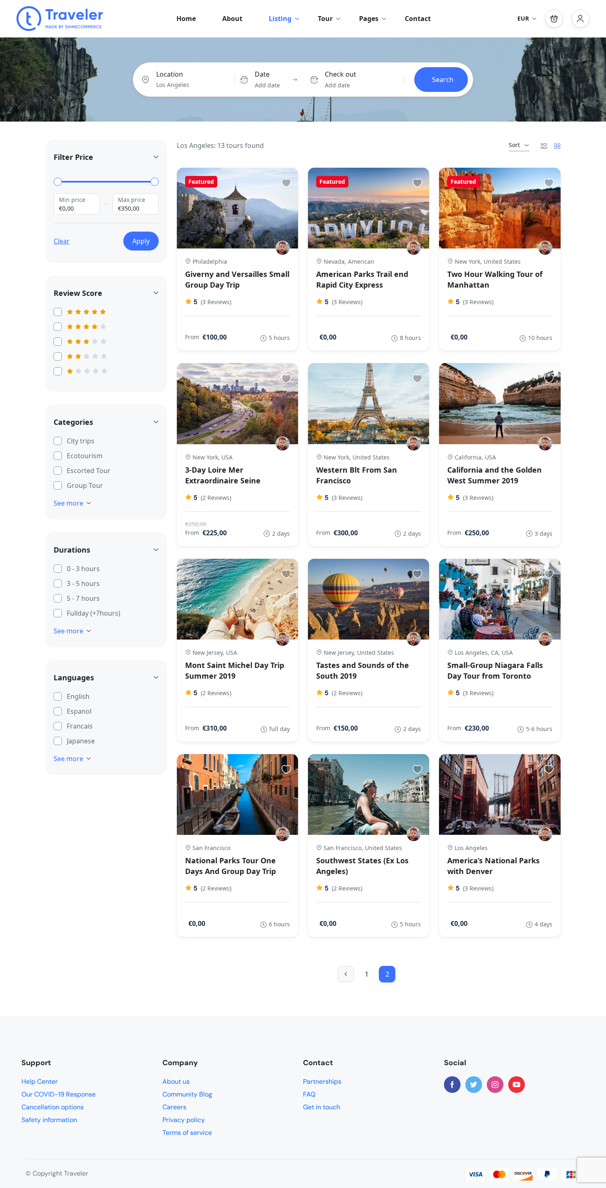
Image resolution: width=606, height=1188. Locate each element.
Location (169, 74)
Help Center (39, 1081)
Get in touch (321, 1107)
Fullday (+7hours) (93, 613)
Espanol (79, 711)
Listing (280, 18)
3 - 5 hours (83, 583)
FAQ (309, 1094)
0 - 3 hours (83, 568)
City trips (80, 440)
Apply (141, 241)
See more (68, 503)
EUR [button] (523, 18)
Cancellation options (52, 1107)
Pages (368, 18)
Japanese (81, 740)
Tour (325, 18)
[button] (554, 18)
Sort (514, 145)
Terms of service (187, 1132)
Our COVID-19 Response (58, 1094)
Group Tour (85, 485)
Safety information (49, 1119)
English (78, 696)
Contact (418, 18)
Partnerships (322, 1081)
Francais (80, 726)
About (232, 18)
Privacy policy (183, 1119)
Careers (174, 1107)
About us (176, 1081)
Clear (62, 241)
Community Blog (187, 1094)
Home (186, 18)
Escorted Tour (88, 470)
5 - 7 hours (83, 598)
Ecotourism (85, 455)
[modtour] (282, 248)
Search (442, 79)
